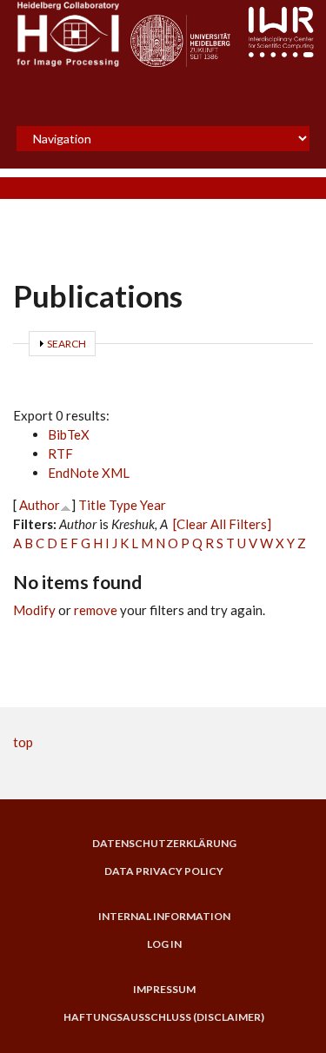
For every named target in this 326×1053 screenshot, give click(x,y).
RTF (60, 453)
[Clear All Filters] (222, 524)
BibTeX (69, 434)
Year (153, 505)
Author (39, 505)
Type (123, 505)
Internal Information (164, 916)
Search (66, 343)
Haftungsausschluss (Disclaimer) (163, 1017)
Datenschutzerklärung (164, 843)
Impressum (164, 989)
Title (92, 505)
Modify (34, 610)
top (23, 742)
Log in (164, 944)
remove (95, 610)
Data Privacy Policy (163, 871)
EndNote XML (89, 472)
